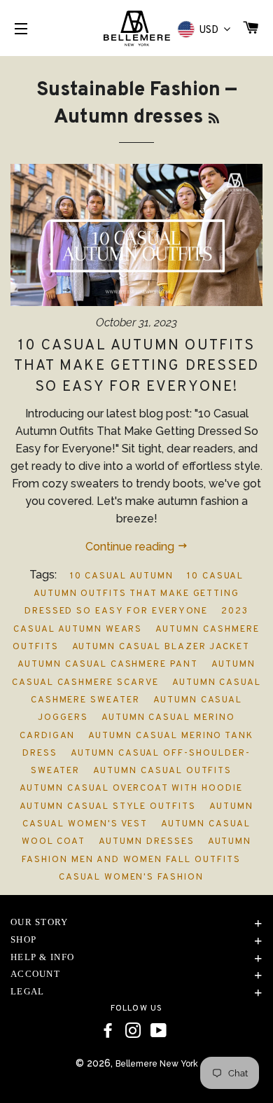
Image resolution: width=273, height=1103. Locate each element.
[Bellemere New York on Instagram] (133, 1031)
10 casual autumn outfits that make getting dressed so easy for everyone (134, 594)
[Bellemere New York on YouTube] (158, 1031)
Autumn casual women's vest (137, 815)
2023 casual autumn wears (130, 620)
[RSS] (214, 119)
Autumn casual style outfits (108, 806)
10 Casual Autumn (122, 576)
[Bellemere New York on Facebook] (107, 1031)
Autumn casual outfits (162, 771)
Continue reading (131, 546)
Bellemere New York (156, 1064)
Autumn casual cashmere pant (108, 664)
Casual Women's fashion (131, 877)
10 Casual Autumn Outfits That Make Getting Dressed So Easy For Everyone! (137, 366)
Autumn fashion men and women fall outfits (136, 850)
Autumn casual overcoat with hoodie (131, 788)
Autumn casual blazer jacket (161, 647)
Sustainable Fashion (128, 90)
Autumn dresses (146, 841)
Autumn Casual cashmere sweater (146, 691)
